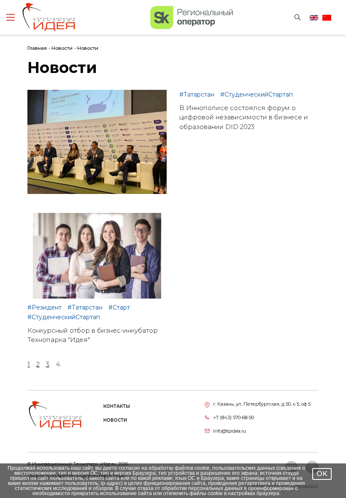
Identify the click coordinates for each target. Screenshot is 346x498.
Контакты (116, 406)
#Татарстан (197, 94)
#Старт (119, 307)
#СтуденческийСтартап (256, 94)
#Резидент (45, 307)
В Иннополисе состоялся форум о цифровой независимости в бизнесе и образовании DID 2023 (243, 117)
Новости (62, 48)
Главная (37, 48)
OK (321, 474)
